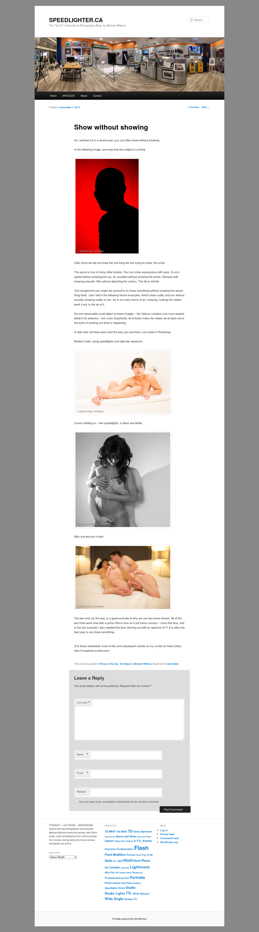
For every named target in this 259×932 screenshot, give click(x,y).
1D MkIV (110, 831)
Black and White (126, 836)
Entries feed (167, 834)
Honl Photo (141, 860)
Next (206, 107)
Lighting (125, 867)
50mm (136, 831)
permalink (173, 663)
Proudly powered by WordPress (129, 918)
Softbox (137, 883)
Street (121, 888)
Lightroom (140, 867)
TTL (129, 893)
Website (81, 791)
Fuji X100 (147, 855)
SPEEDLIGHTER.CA (76, 20)
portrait (125, 878)
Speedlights (111, 888)
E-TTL (138, 841)
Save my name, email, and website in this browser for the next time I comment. (119, 801)
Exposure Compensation (119, 849)
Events (147, 841)
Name (82, 754)
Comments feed (169, 838)
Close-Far (119, 841)
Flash (141, 848)
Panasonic (137, 872)
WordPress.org (169, 842)
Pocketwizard (112, 878)
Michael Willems (143, 663)
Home (53, 95)
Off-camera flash (123, 872)
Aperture (146, 831)
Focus (131, 855)
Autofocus (110, 836)
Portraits (137, 877)
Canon (109, 841)
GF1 (115, 861)
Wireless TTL (130, 899)
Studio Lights (115, 893)
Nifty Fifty (110, 872)
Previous (193, 107)
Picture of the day (109, 663)
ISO (106, 867)
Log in (164, 830)
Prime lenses (112, 883)
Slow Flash (126, 883)
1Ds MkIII (121, 831)
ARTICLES (69, 95)
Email (82, 773)
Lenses (114, 867)
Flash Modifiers (115, 855)
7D (130, 831)
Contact (97, 95)
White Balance (141, 893)
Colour (129, 841)
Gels (108, 860)
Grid (120, 861)
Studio (131, 887)
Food (138, 854)
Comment (83, 703)
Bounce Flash (144, 836)
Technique (125, 663)
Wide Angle (114, 898)
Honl (128, 860)
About (84, 95)
